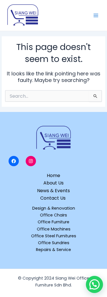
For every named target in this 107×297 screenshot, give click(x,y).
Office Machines (53, 229)
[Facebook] (14, 161)
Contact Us (53, 198)
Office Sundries (53, 243)
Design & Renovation (53, 208)
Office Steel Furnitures (53, 236)
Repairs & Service (53, 249)
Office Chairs (53, 215)
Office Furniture (53, 222)
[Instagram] (31, 161)
